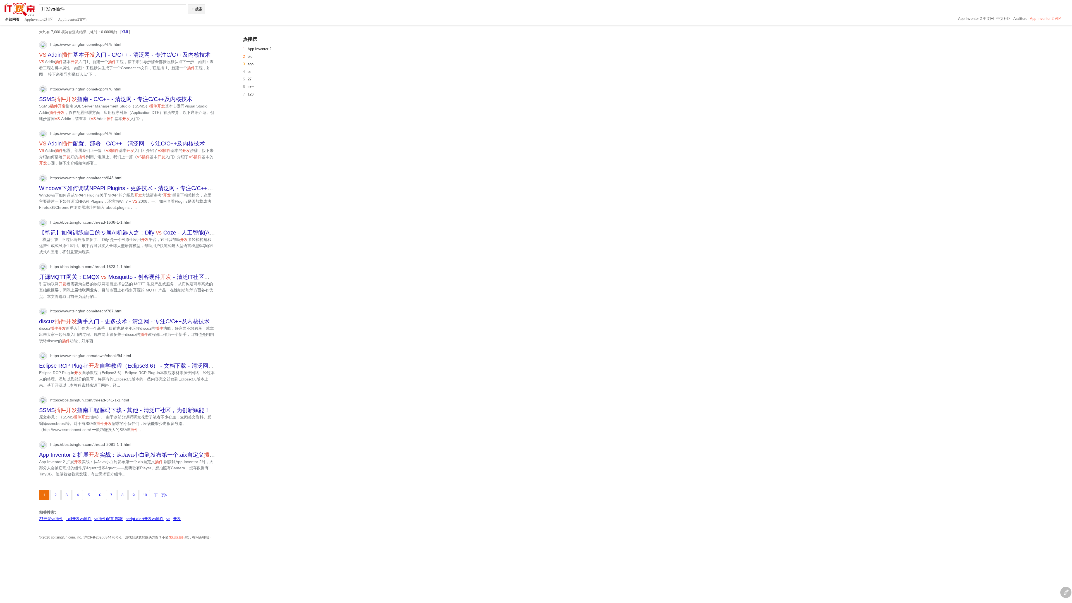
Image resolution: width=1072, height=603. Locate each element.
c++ (251, 87)
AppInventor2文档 (72, 19)
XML (125, 32)
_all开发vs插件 (79, 518)
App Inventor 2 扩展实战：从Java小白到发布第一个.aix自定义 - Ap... (135, 455)
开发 (177, 518)
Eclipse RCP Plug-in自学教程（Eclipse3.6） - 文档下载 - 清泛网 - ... (129, 366)
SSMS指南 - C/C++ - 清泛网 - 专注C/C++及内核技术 (115, 99)
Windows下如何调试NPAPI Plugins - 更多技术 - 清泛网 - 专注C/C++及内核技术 (137, 188)
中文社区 (1003, 18)
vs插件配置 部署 (108, 518)
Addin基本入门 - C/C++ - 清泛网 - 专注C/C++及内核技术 (124, 55)
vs (168, 518)
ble (250, 56)
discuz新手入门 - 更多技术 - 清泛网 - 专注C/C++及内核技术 (124, 321)
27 (250, 79)
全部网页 (12, 19)
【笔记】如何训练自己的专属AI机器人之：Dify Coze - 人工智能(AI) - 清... (134, 232)
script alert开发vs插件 (145, 518)
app (250, 64)
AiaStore (1020, 18)
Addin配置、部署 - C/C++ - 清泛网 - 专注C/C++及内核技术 (122, 143)
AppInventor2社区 (39, 19)
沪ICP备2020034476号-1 (102, 537)
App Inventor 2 (259, 49)
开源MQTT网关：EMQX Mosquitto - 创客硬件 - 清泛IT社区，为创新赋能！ (141, 277)
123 (250, 94)
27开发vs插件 (51, 518)
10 (145, 495)
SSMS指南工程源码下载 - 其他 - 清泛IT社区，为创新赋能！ (124, 410)
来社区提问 (177, 537)
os (250, 72)
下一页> (160, 495)
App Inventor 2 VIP (1045, 18)
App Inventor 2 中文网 (976, 18)
